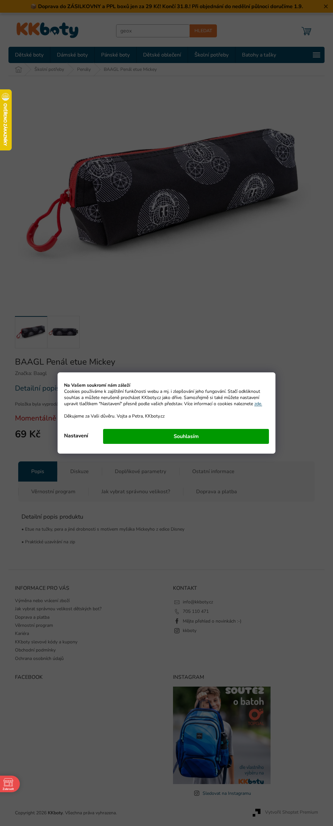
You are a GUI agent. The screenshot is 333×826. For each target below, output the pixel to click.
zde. (256, 404)
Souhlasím (183, 436)
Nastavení (74, 435)
